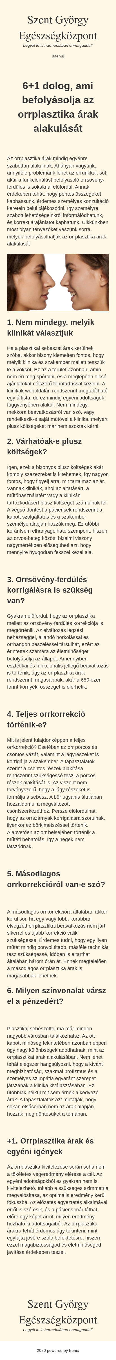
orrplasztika (27, 1167)
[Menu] (58, 56)
